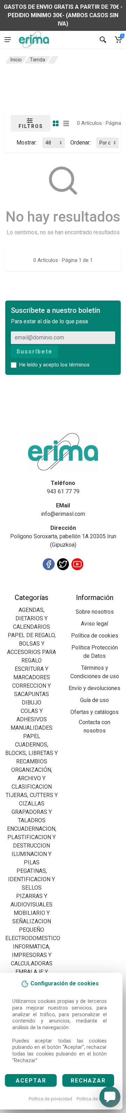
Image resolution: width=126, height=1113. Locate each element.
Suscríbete (34, 351)
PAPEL (31, 736)
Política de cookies (96, 1098)
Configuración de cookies (46, 589)
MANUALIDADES (31, 727)
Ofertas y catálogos (94, 712)
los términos (75, 365)
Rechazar (88, 1080)
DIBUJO (31, 702)
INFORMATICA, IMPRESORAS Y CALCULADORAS (31, 955)
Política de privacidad (50, 1098)
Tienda (37, 59)
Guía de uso (94, 700)
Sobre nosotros (95, 611)
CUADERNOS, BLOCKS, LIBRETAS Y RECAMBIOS (31, 753)
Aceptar (31, 1080)
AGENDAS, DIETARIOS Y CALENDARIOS (31, 618)
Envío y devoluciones (94, 688)
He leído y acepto (54, 365)
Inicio (16, 59)
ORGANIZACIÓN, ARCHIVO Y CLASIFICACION (31, 778)
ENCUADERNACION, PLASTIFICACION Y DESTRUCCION (31, 837)
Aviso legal (94, 623)
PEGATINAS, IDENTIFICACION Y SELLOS (31, 879)
